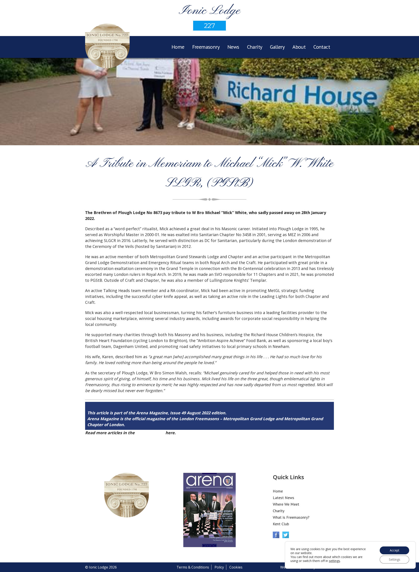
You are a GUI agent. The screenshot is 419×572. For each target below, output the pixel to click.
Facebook (276, 535)
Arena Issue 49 (150, 432)
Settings (394, 559)
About (299, 46)
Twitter (285, 535)
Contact (321, 46)
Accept (394, 550)
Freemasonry (206, 46)
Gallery (277, 46)
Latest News (283, 497)
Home (178, 46)
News (233, 46)
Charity (254, 46)
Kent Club (281, 523)
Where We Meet (286, 504)
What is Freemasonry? (291, 517)
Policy (219, 567)
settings (334, 561)
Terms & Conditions (193, 567)
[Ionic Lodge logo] (107, 46)
